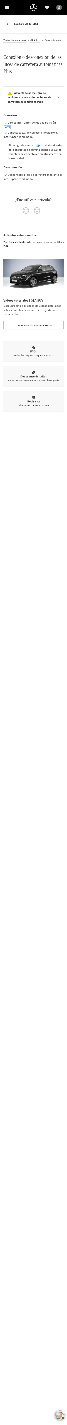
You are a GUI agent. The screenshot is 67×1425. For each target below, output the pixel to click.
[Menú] (7, 7)
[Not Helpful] (37, 210)
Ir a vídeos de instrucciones (33, 325)
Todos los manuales (14, 40)
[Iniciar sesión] (59, 7)
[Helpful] (26, 210)
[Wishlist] (47, 7)
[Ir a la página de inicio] (33, 7)
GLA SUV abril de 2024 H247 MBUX (35, 40)
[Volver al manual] (8, 24)
